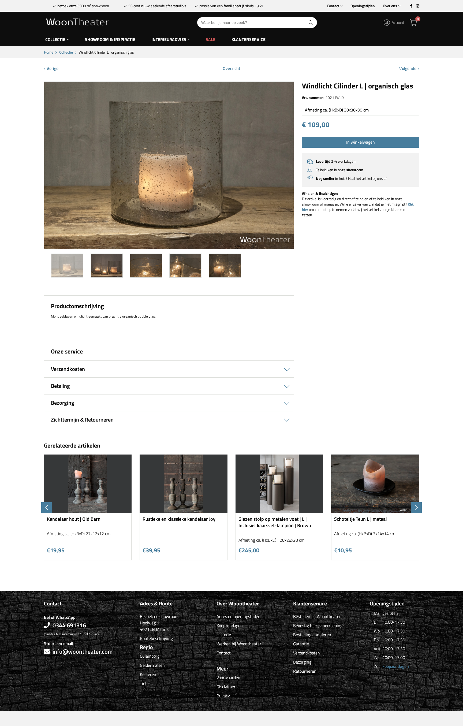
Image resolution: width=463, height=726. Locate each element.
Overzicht (231, 68)
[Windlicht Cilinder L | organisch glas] (169, 247)
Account (398, 22)
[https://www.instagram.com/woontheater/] (417, 6)
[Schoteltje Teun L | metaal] (375, 511)
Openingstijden (362, 6)
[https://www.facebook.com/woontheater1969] (411, 6)
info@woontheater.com (83, 651)
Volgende (408, 68)
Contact (333, 6)
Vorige (52, 68)
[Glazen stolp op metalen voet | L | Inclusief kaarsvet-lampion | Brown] (279, 511)
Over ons (390, 6)
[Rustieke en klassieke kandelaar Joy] (183, 511)
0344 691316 (69, 625)
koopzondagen (395, 666)
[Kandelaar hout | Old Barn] (88, 511)
